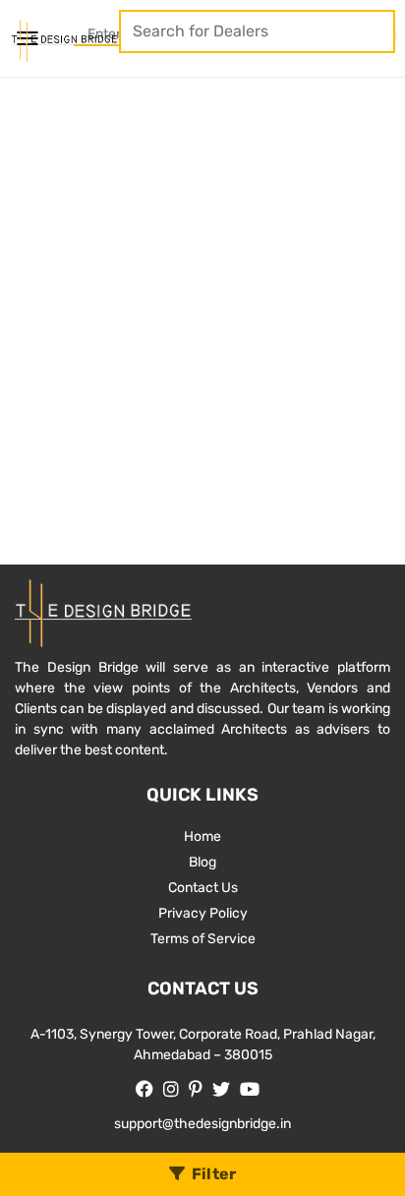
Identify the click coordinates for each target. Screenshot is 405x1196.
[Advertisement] (202, 290)
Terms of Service (203, 938)
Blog (202, 862)
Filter (214, 1174)
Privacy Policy (203, 913)
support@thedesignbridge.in (202, 1123)
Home (202, 836)
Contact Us (203, 887)
